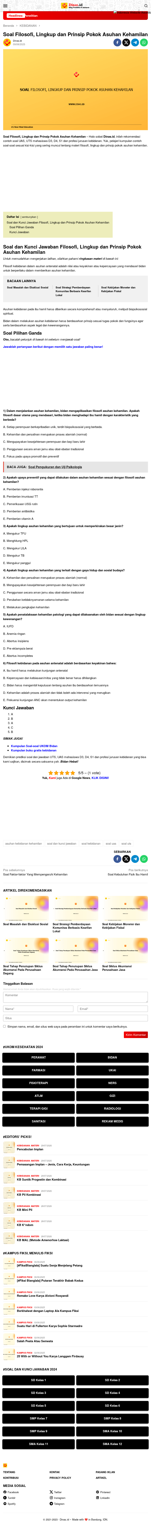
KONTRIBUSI (11, 1478)
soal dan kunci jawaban (61, 843)
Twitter (58, 1492)
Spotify (12, 1504)
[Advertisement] (75, 177)
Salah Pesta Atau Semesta (35, 1341)
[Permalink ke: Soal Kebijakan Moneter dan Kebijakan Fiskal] (125, 908)
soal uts (126, 843)
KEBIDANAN (23, 1145)
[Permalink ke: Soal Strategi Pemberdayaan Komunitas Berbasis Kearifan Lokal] (75, 908)
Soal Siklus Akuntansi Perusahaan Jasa (117, 968)
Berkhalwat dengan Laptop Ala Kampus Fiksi (48, 1310)
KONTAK (55, 1472)
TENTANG (9, 1472)
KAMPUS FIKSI (24, 1261)
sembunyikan (29, 216)
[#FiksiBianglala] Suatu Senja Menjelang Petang (49, 1265)
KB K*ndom (25, 1225)
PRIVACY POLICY (60, 1478)
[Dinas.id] (75, 5)
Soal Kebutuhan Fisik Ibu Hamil (128, 872)
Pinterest (105, 1492)
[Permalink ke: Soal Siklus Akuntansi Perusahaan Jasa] (125, 950)
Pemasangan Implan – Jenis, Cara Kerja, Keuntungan (53, 1164)
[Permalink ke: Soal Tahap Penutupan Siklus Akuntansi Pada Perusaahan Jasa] (75, 950)
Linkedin (105, 1498)
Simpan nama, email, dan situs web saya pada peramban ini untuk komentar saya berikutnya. (67, 1026)
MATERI (35, 1145)
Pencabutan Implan (30, 1149)
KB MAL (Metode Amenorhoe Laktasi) (43, 1240)
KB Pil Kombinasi (29, 1194)
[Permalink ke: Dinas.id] (7, 42)
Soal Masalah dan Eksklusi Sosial (27, 287)
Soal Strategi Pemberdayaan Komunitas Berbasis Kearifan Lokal (73, 291)
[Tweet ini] (126, 42)
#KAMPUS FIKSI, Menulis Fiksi (27, 1253)
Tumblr (11, 1498)
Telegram (59, 1504)
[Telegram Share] (135, 42)
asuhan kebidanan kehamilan (23, 843)
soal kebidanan (91, 843)
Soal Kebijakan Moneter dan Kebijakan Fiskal (118, 289)
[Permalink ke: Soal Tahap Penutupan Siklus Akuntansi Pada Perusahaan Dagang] (26, 950)
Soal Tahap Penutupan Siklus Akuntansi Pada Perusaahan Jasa (75, 968)
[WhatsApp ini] (144, 42)
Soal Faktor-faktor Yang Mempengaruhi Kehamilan (35, 872)
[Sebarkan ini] (117, 42)
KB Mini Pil (24, 1209)
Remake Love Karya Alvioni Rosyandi (42, 1295)
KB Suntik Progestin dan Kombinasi (41, 1179)
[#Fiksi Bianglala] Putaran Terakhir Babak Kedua (50, 1280)
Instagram (59, 1498)
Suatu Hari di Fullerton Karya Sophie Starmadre (49, 1326)
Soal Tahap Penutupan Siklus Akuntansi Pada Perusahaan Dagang (23, 969)
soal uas (111, 843)
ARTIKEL (101, 1478)
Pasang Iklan (105, 1472)
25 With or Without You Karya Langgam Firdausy (50, 1356)
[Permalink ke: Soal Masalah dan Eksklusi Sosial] (26, 908)
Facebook (13, 1492)
